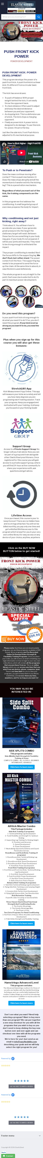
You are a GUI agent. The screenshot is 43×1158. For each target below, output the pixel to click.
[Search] (38, 17)
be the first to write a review (21, 1086)
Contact (9, 1156)
